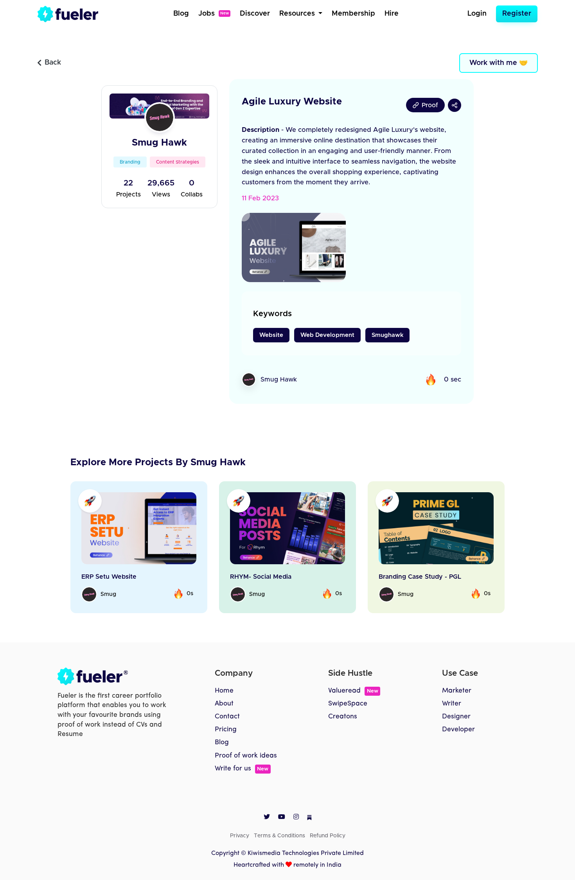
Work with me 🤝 (498, 63)
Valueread (353, 690)
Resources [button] (298, 13)
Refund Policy (327, 836)
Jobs (213, 13)
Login (477, 13)
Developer (458, 729)
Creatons (342, 716)
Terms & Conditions (279, 836)
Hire (392, 13)
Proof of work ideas (246, 755)
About (224, 703)
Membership (353, 13)
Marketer (456, 690)
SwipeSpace (347, 703)
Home (224, 690)
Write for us (241, 768)
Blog (181, 13)
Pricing (226, 729)
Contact (227, 716)
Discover (255, 13)
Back (53, 62)
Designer (456, 716)
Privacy (239, 836)
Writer (451, 703)
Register (516, 13)
